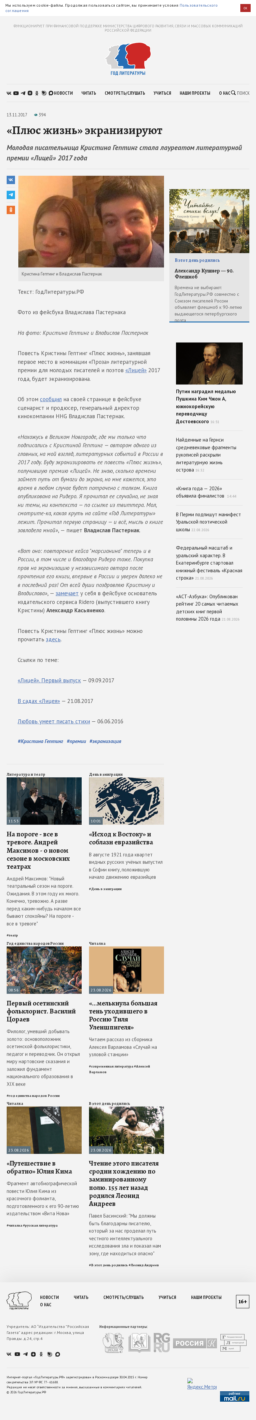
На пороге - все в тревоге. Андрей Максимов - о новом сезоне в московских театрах (38, 850)
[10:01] (126, 780)
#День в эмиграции (105, 888)
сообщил (51, 399)
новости (63, 93)
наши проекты (195, 93)
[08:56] (44, 949)
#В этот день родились (108, 1265)
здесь (53, 639)
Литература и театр (26, 774)
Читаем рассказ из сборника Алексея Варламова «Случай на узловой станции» (123, 1046)
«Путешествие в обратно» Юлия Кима (39, 1167)
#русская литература (40, 1225)
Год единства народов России (35, 943)
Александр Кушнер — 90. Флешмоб (204, 274)
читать (88, 93)
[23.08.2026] (126, 949)
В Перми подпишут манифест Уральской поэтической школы (208, 522)
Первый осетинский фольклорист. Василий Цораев (41, 1011)
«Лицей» (136, 370)
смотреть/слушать (125, 93)
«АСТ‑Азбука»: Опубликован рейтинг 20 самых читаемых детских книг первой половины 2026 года (208, 607)
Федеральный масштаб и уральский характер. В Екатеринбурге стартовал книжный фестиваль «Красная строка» (209, 563)
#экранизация (105, 741)
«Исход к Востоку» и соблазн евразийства (121, 838)
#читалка (14, 1225)
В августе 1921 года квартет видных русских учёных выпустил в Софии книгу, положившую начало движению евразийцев (126, 865)
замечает (67, 593)
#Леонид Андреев (144, 1265)
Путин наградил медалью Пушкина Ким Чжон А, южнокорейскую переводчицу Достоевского (206, 406)
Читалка (97, 943)
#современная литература (111, 1066)
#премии (76, 741)
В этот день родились (109, 1103)
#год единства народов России (33, 1095)
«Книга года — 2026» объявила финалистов (206, 492)
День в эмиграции (106, 774)
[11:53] (44, 780)
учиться (162, 93)
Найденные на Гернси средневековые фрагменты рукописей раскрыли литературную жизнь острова (206, 455)
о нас (224, 93)
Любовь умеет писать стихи (54, 721)
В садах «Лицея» (39, 701)
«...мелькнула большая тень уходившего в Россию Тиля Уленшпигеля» (123, 1015)
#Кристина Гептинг (40, 741)
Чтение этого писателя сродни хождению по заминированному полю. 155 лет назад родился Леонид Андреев (124, 1183)
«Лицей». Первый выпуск (49, 680)
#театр (12, 935)
